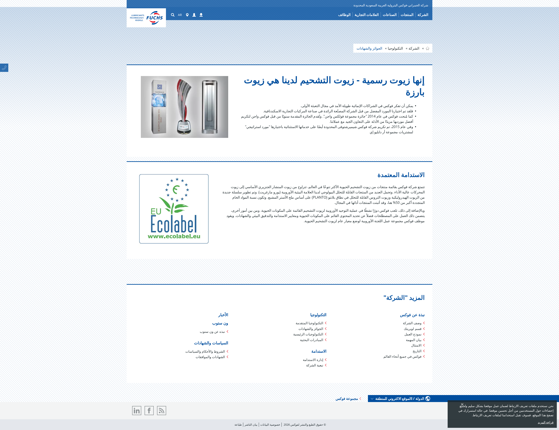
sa (427, 48)
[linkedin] (136, 410)
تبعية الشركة (314, 365)
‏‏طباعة (238, 425)
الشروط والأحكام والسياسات (205, 351)
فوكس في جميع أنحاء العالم (402, 356)
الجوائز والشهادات (370, 48)
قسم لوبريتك (412, 328)
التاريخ (417, 351)
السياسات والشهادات (211, 342)
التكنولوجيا (396, 48)
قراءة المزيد (546, 422)
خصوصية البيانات (270, 425)
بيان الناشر (251, 425)
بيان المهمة (413, 340)
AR (180, 15)
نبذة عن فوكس (412, 314)
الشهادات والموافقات (210, 357)
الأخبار (223, 314)
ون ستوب (220, 323)
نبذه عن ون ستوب (212, 331)
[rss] (161, 410)
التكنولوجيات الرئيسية (308, 334)
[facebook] (149, 410)
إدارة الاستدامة (313, 359)
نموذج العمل (412, 334)
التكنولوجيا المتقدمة (309, 323)
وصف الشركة (412, 323)
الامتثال (416, 345)
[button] (194, 15)
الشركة (414, 48)
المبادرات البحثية (311, 340)
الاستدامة (318, 351)
